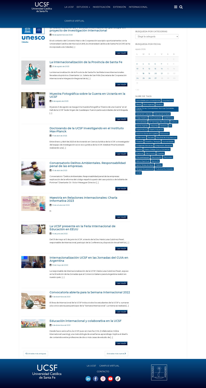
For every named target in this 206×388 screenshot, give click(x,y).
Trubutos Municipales (164, 169)
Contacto (103, 371)
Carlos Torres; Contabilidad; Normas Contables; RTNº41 (155, 109)
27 (156, 78)
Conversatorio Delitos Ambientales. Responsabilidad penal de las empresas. (88, 164)
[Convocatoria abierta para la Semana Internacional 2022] (33, 300)
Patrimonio (150, 153)
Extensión (119, 7)
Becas (138, 104)
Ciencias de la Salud (162, 114)
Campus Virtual (74, 21)
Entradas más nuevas (116, 353)
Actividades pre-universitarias (148, 100)
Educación (164, 133)
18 (143, 73)
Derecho (163, 126)
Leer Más (120, 53)
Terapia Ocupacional (144, 169)
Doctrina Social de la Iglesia (147, 133)
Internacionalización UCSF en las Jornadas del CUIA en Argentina (89, 259)
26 (150, 78)
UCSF (138, 173)
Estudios (83, 7)
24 (137, 78)
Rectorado (168, 157)
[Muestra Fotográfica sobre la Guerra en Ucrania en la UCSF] (33, 100)
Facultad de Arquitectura (166, 137)
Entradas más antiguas (36, 353)
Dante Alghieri (142, 126)
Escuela (151, 137)
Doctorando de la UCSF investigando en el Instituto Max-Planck (87, 130)
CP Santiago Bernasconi (159, 122)
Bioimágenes (148, 104)
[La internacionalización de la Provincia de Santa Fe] (33, 73)
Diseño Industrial (156, 130)
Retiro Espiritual (142, 161)
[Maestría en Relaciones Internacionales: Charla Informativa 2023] (33, 203)
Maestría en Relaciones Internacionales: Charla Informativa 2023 (83, 199)
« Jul (137, 90)
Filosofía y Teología (152, 141)
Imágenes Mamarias (144, 145)
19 (149, 73)
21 (162, 73)
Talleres (159, 165)
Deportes (154, 126)
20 (156, 73)
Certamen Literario (144, 114)
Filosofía (139, 141)
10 (137, 69)
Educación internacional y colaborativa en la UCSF (85, 321)
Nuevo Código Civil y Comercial (157, 149)
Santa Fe (155, 161)
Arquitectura (167, 100)
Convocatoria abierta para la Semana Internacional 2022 (90, 292)
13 (155, 69)
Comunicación (155, 118)
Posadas (160, 153)
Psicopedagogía (142, 157)
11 (143, 69)
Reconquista (156, 157)
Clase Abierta (141, 118)
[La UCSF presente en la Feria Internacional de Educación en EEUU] (33, 229)
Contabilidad (141, 122)
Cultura (174, 122)
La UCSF (69, 7)
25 (143, 78)
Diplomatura (141, 130)
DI (170, 126)
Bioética (159, 104)
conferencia (168, 118)
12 (149, 69)
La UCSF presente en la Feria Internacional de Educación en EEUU (82, 227)
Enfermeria (140, 137)
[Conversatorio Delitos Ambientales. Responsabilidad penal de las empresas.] (33, 173)
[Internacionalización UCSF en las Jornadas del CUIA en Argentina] (33, 262)
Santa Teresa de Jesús (144, 165)
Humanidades (168, 141)
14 (162, 69)
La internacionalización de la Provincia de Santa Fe (86, 62)
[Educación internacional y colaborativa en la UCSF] (33, 323)
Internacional (138, 7)
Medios (139, 149)
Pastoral (139, 153)
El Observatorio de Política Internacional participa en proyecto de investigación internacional (88, 29)
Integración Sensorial (163, 145)
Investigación (101, 7)
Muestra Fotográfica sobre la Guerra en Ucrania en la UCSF (87, 95)
